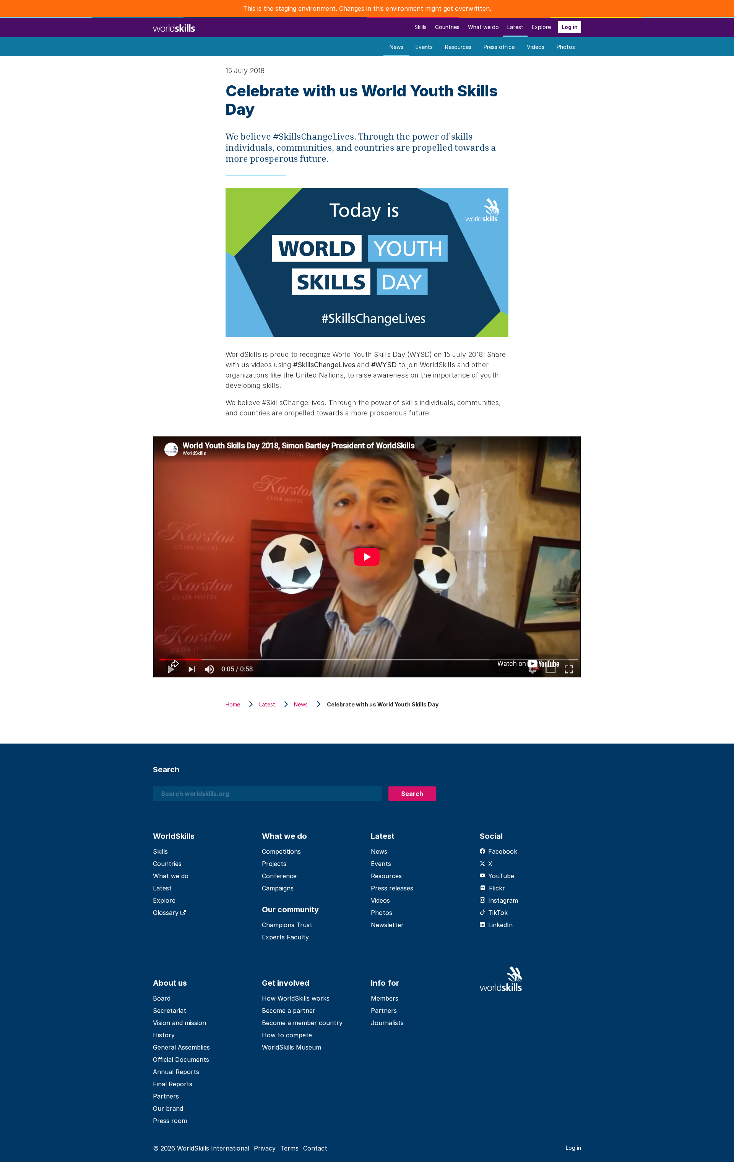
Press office (499, 47)
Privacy (265, 1148)
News (396, 47)
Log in (570, 27)
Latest (515, 27)
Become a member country (302, 1023)
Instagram (503, 900)
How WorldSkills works (296, 998)
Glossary (166, 912)
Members (384, 998)
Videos (535, 47)
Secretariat (169, 1010)
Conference (279, 876)
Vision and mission (179, 1023)
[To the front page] (174, 27)
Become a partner (288, 1010)
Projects (274, 863)
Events (424, 47)
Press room (170, 1121)
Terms (289, 1148)
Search (412, 793)
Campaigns (278, 888)
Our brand (168, 1108)
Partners (166, 1096)
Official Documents (181, 1059)
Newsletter (387, 925)
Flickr (497, 888)
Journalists (387, 1023)
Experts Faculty (285, 937)
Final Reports (172, 1084)
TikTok (498, 912)
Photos (566, 47)
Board (162, 998)
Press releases (392, 888)
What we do (483, 27)
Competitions (281, 851)
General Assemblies (181, 1047)
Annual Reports (176, 1072)
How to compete (287, 1035)
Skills (420, 27)
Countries (447, 27)
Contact (315, 1148)
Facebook (502, 851)
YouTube (501, 876)
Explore (541, 27)
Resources (458, 47)
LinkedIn (500, 925)
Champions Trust (287, 925)
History (164, 1035)
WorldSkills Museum (291, 1047)
